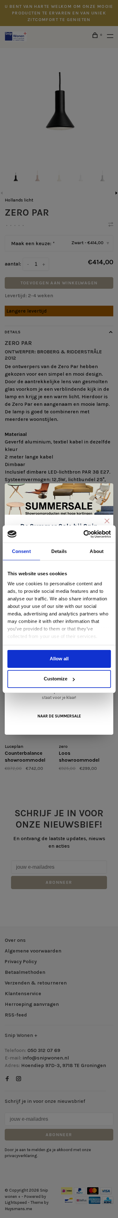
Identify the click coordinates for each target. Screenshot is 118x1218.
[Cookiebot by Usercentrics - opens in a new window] (84, 534)
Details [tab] (59, 551)
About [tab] (97, 551)
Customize (55, 678)
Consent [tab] (21, 551)
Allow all (59, 658)
